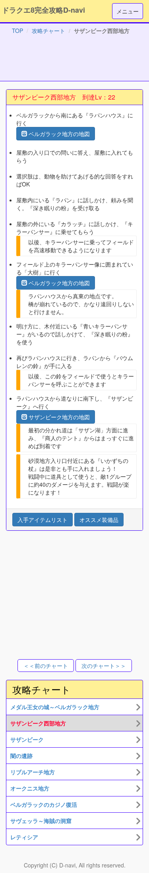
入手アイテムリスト (42, 520)
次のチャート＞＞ (103, 666)
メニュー (127, 11)
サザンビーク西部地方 (38, 723)
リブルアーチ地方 (32, 772)
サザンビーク (27, 739)
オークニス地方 (29, 788)
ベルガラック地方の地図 (58, 134)
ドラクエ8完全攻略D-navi (43, 10)
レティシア (24, 837)
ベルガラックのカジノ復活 (43, 804)
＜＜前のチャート (45, 666)
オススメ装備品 (98, 520)
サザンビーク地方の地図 (58, 417)
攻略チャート (48, 31)
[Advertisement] (74, 59)
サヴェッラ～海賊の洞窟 (41, 821)
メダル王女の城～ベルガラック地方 (54, 707)
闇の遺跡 (21, 756)
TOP (17, 31)
